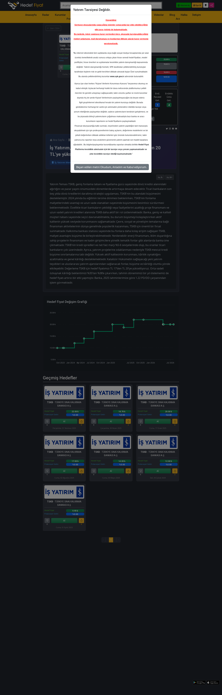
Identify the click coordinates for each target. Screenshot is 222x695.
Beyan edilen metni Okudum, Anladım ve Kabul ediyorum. (111, 167)
